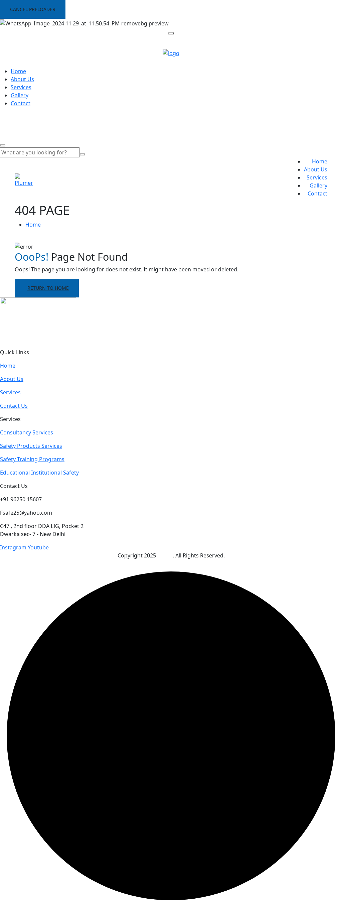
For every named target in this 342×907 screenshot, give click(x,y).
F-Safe (165, 555)
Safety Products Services (31, 445)
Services (21, 87)
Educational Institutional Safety (39, 472)
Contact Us (14, 405)
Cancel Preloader (32, 9)
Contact (20, 103)
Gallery (19, 95)
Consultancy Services (26, 432)
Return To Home (48, 288)
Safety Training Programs (32, 459)
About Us (22, 79)
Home (18, 71)
